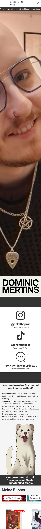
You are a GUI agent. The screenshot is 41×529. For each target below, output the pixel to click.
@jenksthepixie (20, 324)
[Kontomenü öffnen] (33, 3)
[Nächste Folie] (36, 498)
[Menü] (2, 3)
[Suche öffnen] (7, 3)
